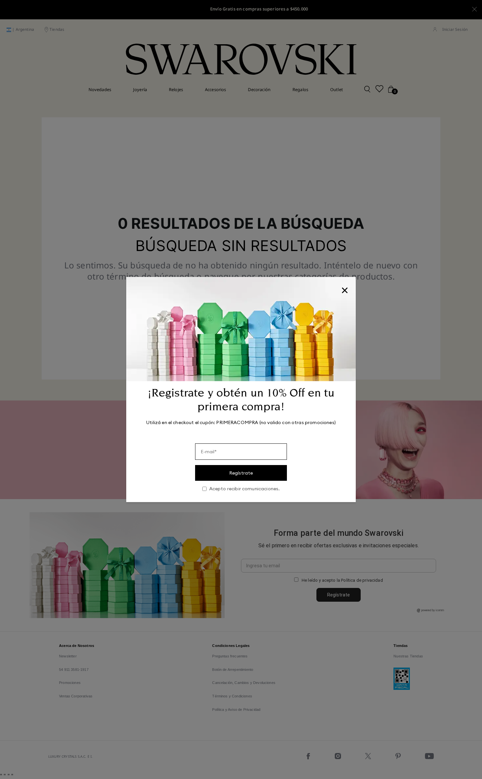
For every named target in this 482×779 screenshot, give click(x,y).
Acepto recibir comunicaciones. (244, 489)
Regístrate (241, 473)
